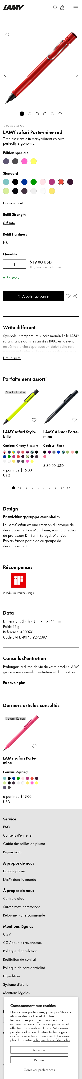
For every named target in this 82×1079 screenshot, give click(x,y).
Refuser (39, 1059)
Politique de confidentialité (51, 1039)
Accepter (39, 1049)
